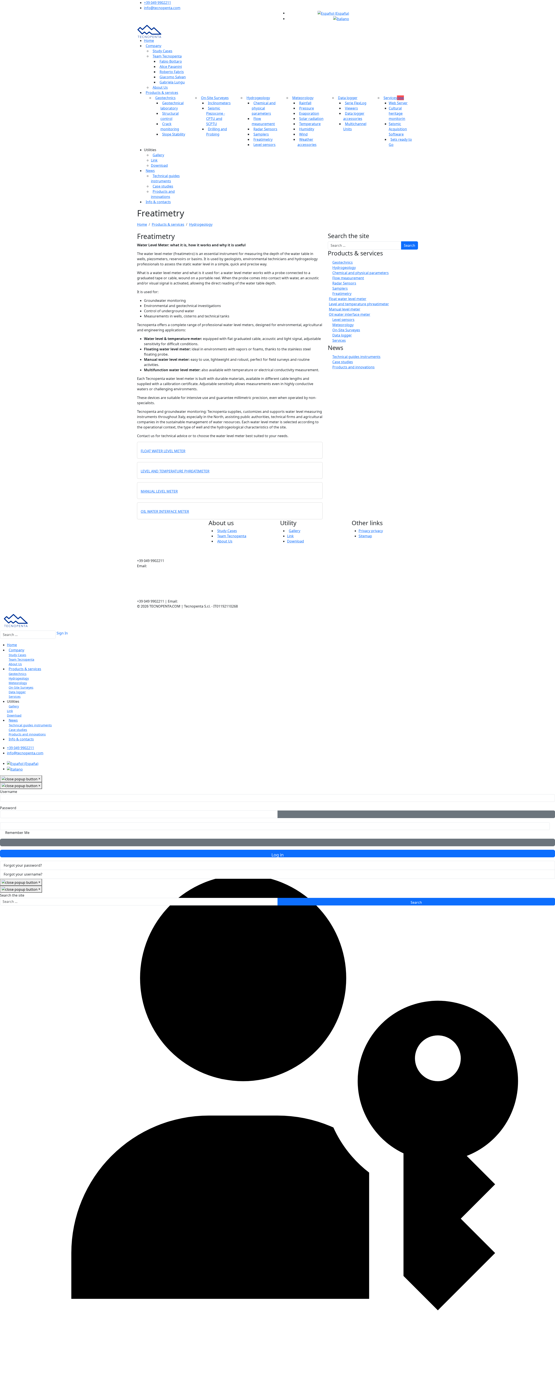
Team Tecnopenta (167, 56)
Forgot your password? (23, 865)
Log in (277, 854)
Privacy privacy (371, 530)
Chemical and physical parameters (264, 108)
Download (159, 165)
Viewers (351, 108)
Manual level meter (159, 491)
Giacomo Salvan (173, 77)
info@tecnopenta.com (162, 7)
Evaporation (309, 113)
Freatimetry (263, 139)
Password (8, 808)
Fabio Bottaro (171, 61)
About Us (160, 87)
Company (153, 45)
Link (154, 160)
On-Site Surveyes (215, 97)
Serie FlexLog (355, 103)
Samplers (261, 134)
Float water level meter (163, 451)
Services (394, 97)
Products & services (162, 92)
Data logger (347, 97)
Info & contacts (158, 201)
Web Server (398, 103)
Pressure (306, 108)
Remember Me (17, 832)
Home (149, 40)
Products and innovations (353, 367)
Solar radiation (311, 118)
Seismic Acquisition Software (398, 129)
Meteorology (302, 97)
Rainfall (305, 103)
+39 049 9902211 (157, 2)
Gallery (158, 155)
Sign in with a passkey (277, 842)
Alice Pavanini (171, 66)
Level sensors (264, 144)
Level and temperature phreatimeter (175, 471)
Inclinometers (219, 103)
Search (409, 245)
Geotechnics (165, 97)
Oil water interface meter (165, 511)
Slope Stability (173, 134)
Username (8, 791)
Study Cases (162, 51)
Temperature (310, 123)
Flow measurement (348, 278)
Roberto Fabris (172, 71)
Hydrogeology (258, 97)
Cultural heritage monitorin (397, 113)
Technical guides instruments (356, 356)
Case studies (163, 186)
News (150, 170)
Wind (303, 134)
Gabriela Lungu (172, 82)
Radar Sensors (265, 129)
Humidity (306, 129)
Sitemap (365, 536)
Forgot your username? (23, 874)
